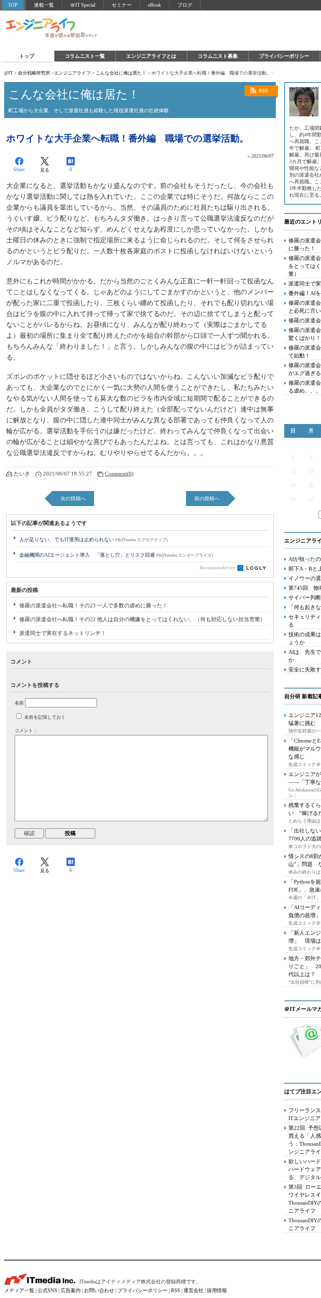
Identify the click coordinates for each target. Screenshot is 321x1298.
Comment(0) (119, 473)
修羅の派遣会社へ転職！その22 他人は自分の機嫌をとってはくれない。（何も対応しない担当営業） (142, 619)
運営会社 (193, 1290)
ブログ (184, 5)
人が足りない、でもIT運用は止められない (93, 539)
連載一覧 (44, 5)
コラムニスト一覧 (85, 56)
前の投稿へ (206, 498)
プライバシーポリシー (284, 56)
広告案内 (71, 1290)
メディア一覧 (19, 1290)
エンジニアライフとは (151, 56)
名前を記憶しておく (45, 717)
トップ (26, 56)
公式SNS (47, 1290)
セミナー (122, 5)
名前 (19, 702)
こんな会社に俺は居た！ (121, 72)
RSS (263, 91)
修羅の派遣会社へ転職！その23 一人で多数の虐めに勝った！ (93, 605)
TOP (13, 5)
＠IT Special (82, 5)
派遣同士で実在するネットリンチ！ (62, 633)
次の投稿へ (73, 498)
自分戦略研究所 (34, 72)
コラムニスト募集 (218, 56)
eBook (154, 5)
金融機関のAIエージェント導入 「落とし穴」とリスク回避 (116, 555)
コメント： (26, 730)
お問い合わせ (99, 1290)
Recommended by (218, 567)
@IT (8, 72)
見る (44, 169)
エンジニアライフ (52, 28)
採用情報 (217, 1290)
